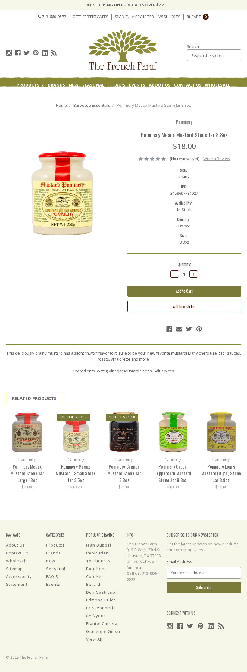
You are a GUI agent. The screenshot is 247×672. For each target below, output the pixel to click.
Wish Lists (169, 16)
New (74, 85)
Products (29, 85)
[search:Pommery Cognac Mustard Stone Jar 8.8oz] (138, 417)
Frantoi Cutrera (101, 623)
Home (61, 105)
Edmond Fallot (100, 600)
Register (144, 16)
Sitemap (14, 568)
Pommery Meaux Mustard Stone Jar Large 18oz (27, 473)
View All (94, 639)
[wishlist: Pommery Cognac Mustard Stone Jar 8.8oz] (138, 427)
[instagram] (9, 53)
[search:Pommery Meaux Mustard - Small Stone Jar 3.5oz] (90, 417)
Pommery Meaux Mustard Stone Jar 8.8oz (154, 105)
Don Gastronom (102, 592)
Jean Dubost (98, 545)
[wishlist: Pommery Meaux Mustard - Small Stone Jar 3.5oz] (90, 427)
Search (193, 46)
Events (137, 85)
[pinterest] (36, 53)
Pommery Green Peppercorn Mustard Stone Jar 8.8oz (172, 473)
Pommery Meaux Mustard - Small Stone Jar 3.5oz (76, 473)
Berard (93, 584)
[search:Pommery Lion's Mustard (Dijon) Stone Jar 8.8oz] (235, 417)
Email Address (179, 561)
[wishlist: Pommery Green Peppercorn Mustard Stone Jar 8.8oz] (187, 427)
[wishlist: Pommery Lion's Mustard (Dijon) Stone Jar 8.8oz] (235, 427)
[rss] (54, 53)
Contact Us (188, 85)
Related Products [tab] (34, 398)
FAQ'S (119, 85)
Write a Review (216, 158)
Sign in (122, 16)
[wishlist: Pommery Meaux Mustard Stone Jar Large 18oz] (41, 427)
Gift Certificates (90, 16)
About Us (159, 85)
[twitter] (27, 53)
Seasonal (94, 85)
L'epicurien (97, 553)
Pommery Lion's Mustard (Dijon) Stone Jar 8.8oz (221, 473)
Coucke (94, 576)
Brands (56, 85)
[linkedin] (45, 53)
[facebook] (18, 53)
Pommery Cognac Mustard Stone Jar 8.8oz (124, 473)
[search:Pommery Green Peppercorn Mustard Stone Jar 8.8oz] (187, 417)
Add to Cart (27, 432)
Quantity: (184, 264)
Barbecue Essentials (91, 105)
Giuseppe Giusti (103, 631)
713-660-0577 (53, 16)
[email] (179, 329)
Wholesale (217, 85)
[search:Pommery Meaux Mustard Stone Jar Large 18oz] (41, 417)
